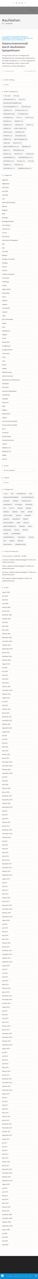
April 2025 (5, 626)
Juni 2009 (5, 1237)
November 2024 (7, 641)
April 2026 (5, 603)
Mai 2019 (5, 815)
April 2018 (5, 852)
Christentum (6, 229)
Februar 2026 (6, 607)
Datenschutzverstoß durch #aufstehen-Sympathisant (15, 47)
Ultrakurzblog (6, 436)
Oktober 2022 (6, 694)
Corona (7, 110)
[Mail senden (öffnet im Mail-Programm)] (24, 3)
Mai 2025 (5, 622)
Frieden (7, 125)
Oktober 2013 (6, 1041)
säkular (4, 417)
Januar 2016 (5, 947)
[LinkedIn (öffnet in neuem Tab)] (19, 3)
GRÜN (29, 125)
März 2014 (5, 1022)
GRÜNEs (4, 300)
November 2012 (7, 1082)
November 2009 (7, 1218)
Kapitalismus (6, 331)
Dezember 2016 (7, 905)
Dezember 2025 (7, 615)
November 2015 (7, 954)
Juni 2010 (5, 1192)
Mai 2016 (5, 932)
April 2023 (5, 679)
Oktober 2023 (6, 660)
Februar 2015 (6, 988)
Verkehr (4, 444)
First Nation (6, 278)
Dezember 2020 (7, 762)
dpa (3, 248)
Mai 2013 (5, 1060)
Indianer (4, 304)
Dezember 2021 (7, 717)
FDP (19, 117)
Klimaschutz (6, 342)
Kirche (4, 338)
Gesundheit (5, 293)
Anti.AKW (5, 191)
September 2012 (7, 1090)
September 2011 (7, 1135)
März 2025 (5, 630)
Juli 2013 (4, 1052)
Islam (3, 316)
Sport (4, 429)
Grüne (4, 297)
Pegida (7, 154)
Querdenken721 (25, 157)
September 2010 (7, 1180)
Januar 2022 (5, 713)
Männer (26, 146)
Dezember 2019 (7, 796)
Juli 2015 (4, 969)
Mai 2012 (5, 1105)
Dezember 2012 (7, 1079)
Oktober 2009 (6, 1222)
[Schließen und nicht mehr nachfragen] (36, 1276)
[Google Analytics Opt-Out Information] (2, 1276)
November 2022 (7, 690)
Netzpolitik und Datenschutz (11, 380)
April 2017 (5, 890)
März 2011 (5, 1158)
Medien (4, 368)
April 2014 (5, 1018)
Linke (6, 143)
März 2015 (5, 984)
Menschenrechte (11, 146)
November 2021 (7, 720)
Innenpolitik (6, 308)
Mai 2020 (5, 781)
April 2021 (5, 747)
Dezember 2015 (7, 950)
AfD (16, 96)
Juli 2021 (4, 735)
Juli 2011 (4, 1143)
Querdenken (9, 157)
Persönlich (21, 40)
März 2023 (5, 683)
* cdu (6, 96)
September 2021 (7, 728)
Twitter (18, 165)
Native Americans (7, 376)
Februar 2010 (6, 1207)
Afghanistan (9, 99)
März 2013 (5, 1067)
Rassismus (8, 161)
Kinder (7, 139)
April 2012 (5, 1109)
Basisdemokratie (10, 107)
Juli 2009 (4, 1233)
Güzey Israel (20, 128)
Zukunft (4, 459)
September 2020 (7, 773)
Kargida (7, 136)
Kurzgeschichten (7, 350)
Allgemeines (6, 184)
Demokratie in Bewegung (10, 240)
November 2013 (7, 1037)
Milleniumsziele (7, 372)
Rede (3, 406)
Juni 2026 (5, 596)
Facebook (8, 117)
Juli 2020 (4, 777)
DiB (3, 244)
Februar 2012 (6, 1116)
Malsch (17, 143)
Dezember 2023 (7, 656)
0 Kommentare (9, 71)
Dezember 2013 (7, 1033)
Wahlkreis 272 (6, 448)
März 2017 (5, 894)
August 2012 (6, 1094)
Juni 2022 (5, 701)
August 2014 (6, 1007)
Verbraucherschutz (8, 440)
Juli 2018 (4, 841)
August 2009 (6, 1229)
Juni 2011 (5, 1147)
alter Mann (5, 187)
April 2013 (5, 1064)
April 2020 (5, 784)
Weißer (4, 455)
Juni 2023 (5, 671)
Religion (4, 410)
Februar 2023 (6, 686)
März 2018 (5, 856)
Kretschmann (20, 139)
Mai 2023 (5, 675)
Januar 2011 (5, 1165)
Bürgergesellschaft (8, 221)
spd (31, 161)
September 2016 (7, 917)
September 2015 (7, 962)
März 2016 (5, 939)
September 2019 (7, 807)
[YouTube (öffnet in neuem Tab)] (21, 3)
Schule (21, 161)
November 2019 (7, 800)
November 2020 (7, 766)
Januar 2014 (5, 1030)
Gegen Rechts (17, 38)
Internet (19, 132)
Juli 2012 (4, 1097)
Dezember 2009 (7, 1214)
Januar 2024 (5, 652)
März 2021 (5, 751)
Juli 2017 (4, 883)
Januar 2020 (5, 792)
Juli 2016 (4, 924)
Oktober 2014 (6, 1003)
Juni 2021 (5, 739)
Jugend (4, 323)
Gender (19, 125)
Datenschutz (21, 110)
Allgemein (6, 37)
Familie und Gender (8, 274)
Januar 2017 (5, 901)
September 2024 (7, 649)
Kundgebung (6, 346)
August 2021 (6, 732)
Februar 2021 (6, 754)
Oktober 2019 (6, 803)
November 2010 (7, 1173)
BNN (3, 214)
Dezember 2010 (7, 1169)
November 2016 (7, 909)
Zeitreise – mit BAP (20, 556)
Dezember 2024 (7, 637)
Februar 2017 (6, 898)
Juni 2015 (5, 973)
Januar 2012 (5, 1120)
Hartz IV (7, 132)
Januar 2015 (5, 992)
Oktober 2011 (6, 1131)
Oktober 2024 (6, 645)
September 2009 (7, 1226)
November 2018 (7, 833)
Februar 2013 (6, 1071)
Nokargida (18, 150)
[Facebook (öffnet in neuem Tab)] (16, 3)
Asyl (22, 99)
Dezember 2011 (7, 1124)
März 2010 (5, 1203)
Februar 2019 (6, 822)
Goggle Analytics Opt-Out (19, 1276)
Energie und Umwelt (8, 259)
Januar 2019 (5, 826)
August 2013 (6, 1048)
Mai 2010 (5, 1196)
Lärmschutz (6, 353)
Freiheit (19, 121)
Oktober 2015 (6, 958)
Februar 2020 (6, 788)
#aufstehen (9, 23)
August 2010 (6, 1184)
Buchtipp (5, 218)
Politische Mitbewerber (9, 391)
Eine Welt (5, 251)
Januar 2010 (5, 1211)
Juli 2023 (4, 668)
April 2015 (5, 981)
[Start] (2, 23)
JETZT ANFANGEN (7, 319)
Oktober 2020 (6, 769)
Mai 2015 (5, 977)
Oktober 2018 (6, 837)
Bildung (26, 107)
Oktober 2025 (6, 619)
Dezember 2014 (7, 996)
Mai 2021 (5, 743)
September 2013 (7, 1045)
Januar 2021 (5, 758)
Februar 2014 (6, 1026)
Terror (7, 165)
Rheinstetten (6, 414)
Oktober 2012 (6, 1086)
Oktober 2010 (6, 1177)
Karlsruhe (20, 136)
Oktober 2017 (6, 871)
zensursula (9, 168)
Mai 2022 (5, 705)
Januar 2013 (5, 1075)
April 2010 (5, 1199)
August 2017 (6, 879)
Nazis (6, 150)
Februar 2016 (6, 943)
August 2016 (6, 920)
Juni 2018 (5, 845)
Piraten (18, 154)
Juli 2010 (4, 1188)
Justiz (3, 327)
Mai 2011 (5, 1150)
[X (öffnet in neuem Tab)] (13, 3)
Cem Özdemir (6, 225)
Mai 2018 (5, 849)
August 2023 (6, 664)
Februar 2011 (6, 1162)
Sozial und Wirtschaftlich (9, 421)
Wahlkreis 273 (6, 451)
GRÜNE (7, 128)
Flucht (29, 117)
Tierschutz (5, 433)
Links (3, 361)
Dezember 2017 (7, 864)
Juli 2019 (4, 811)
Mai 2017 (5, 886)
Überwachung (24, 168)
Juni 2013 (5, 1056)
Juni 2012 (5, 1101)
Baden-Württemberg (19, 37)
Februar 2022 (6, 709)
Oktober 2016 (6, 913)
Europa (4, 267)
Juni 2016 (5, 928)
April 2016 (5, 935)
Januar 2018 (5, 860)
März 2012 (5, 1113)
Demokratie (6, 38)
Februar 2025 (6, 634)
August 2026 (6, 592)
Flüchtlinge (5, 282)
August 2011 (6, 1139)
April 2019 (5, 818)
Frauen (7, 121)
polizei (29, 154)
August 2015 (6, 966)
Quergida (5, 399)
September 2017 (7, 875)
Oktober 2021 (6, 724)
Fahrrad (4, 270)
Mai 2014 (5, 1015)
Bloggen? (5, 210)
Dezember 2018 (7, 830)
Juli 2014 (4, 1011)
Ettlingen (23, 114)
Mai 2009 (5, 1241)
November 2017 (7, 867)
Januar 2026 (5, 611)
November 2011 (7, 1128)
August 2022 (6, 698)
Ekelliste (4, 255)
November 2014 (7, 999)
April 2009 (5, 1245)
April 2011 (5, 1154)
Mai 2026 (5, 600)
